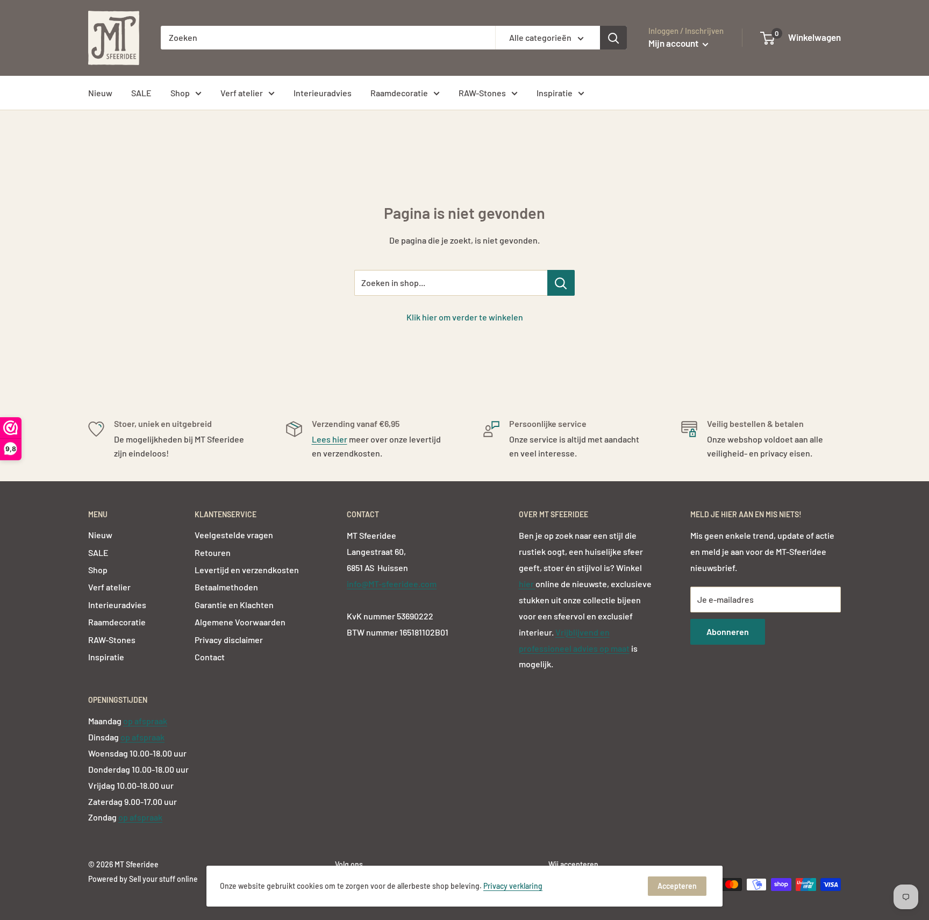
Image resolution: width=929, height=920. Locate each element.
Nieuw (100, 93)
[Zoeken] (613, 37)
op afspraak (145, 721)
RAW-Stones (482, 93)
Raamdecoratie (399, 93)
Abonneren (727, 631)
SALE (141, 93)
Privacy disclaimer (229, 639)
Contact (210, 657)
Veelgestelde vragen (234, 535)
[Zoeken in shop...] (561, 283)
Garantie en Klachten (234, 605)
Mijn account (674, 43)
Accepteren (677, 885)
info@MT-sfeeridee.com (392, 584)
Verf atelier (241, 93)
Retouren (213, 552)
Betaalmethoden (226, 587)
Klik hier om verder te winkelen (464, 317)
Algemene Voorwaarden (240, 622)
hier (527, 584)
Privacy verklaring (512, 885)
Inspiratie (555, 93)
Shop (180, 93)
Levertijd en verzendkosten (247, 570)
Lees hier (329, 439)
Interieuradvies (323, 93)
